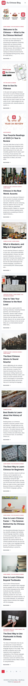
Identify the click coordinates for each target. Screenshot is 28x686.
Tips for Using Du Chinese (17, 26)
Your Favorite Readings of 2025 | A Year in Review (14, 138)
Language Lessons (17, 186)
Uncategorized (7, 132)
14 (16, 671)
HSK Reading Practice (8, 629)
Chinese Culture (7, 186)
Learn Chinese (6, 26)
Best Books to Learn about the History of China (12, 415)
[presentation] (14, 16)
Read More (7, 58)
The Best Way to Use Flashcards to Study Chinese (12, 636)
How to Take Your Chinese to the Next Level (12, 302)
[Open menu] (25, 3)
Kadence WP (16, 682)
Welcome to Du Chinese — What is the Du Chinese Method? (13, 32)
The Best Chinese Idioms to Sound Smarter (11, 359)
